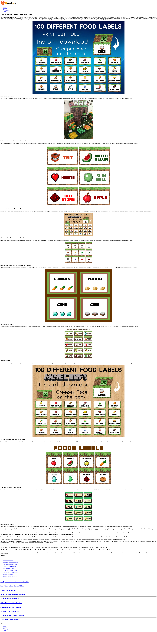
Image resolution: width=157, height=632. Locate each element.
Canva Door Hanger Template (9, 568)
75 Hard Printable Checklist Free (11, 603)
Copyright (5, 627)
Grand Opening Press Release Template (10, 562)
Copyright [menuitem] (5, 8)
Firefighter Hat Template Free (10, 611)
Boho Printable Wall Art (8, 590)
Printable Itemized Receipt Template (12, 615)
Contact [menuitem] (4, 7)
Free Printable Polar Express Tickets (12, 586)
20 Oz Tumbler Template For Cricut (10, 564)
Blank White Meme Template (9, 619)
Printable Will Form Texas (8, 560)
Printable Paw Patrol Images (9, 598)
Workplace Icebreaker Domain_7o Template (14, 582)
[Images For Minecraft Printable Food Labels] (78, 57)
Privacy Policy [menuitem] (6, 10)
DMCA (4, 628)
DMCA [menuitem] (4, 9)
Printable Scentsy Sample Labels (9, 566)
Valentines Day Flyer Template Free (10, 576)
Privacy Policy (6, 629)
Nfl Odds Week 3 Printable (8, 574)
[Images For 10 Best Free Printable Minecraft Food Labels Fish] (78, 176)
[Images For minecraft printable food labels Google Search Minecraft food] (78, 224)
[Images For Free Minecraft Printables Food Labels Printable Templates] (78, 401)
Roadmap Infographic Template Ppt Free (11, 572)
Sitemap (4, 630)
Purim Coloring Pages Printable (10, 607)
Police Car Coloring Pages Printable (10, 557)
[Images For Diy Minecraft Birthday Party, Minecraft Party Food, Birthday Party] (78, 119)
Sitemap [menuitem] (4, 11)
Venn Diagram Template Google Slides (12, 594)
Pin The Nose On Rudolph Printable (10, 570)
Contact (4, 626)
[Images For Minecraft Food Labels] (78, 343)
